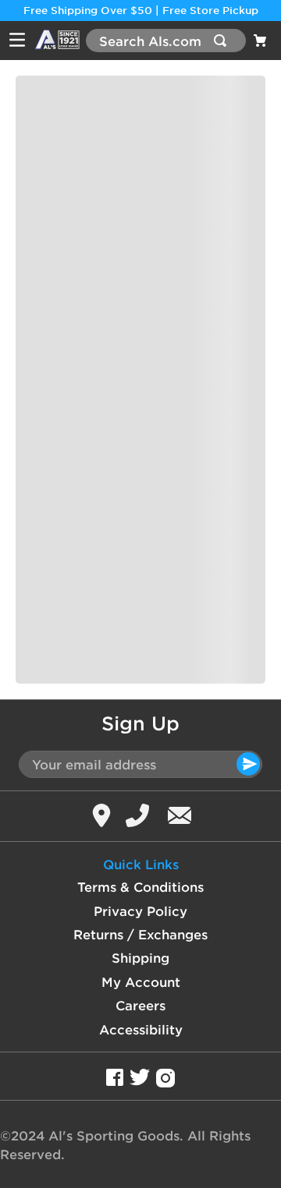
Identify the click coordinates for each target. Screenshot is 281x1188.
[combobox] (166, 40)
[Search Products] (223, 40)
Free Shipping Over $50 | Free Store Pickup (140, 10)
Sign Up (140, 723)
